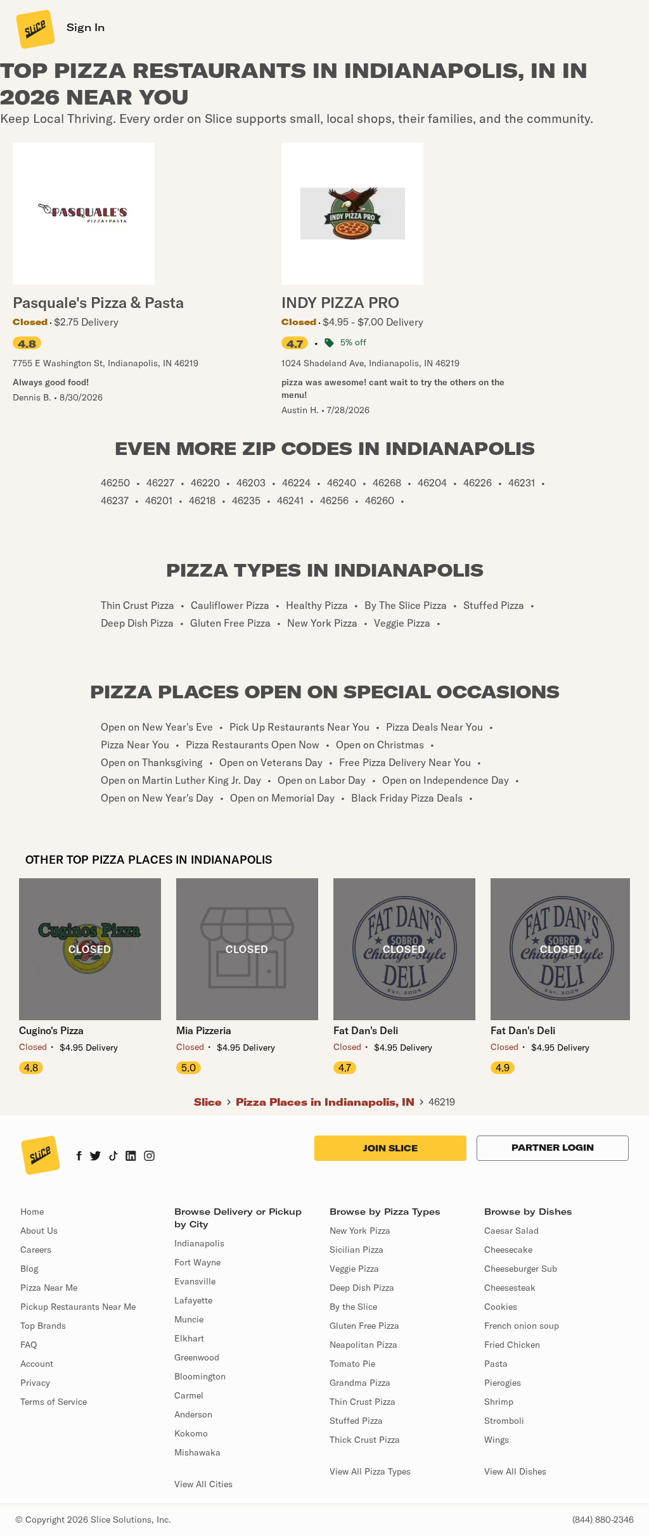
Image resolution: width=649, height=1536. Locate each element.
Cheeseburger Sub (520, 1268)
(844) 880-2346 (603, 1519)
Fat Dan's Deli (365, 1030)
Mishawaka (197, 1452)
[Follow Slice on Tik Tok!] (113, 1157)
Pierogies (502, 1382)
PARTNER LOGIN (552, 1147)
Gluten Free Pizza (364, 1325)
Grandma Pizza (360, 1382)
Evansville (194, 1281)
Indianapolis (199, 1243)
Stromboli (504, 1420)
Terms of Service (53, 1401)
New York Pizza (360, 1230)
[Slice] (34, 29)
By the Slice (353, 1306)
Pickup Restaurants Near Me (78, 1306)
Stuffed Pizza (356, 1420)
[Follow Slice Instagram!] (149, 1157)
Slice (208, 1102)
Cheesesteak (510, 1287)
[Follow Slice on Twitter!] (95, 1157)
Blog (29, 1268)
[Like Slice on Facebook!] (79, 1157)
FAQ (28, 1344)
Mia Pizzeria (203, 1030)
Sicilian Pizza (356, 1249)
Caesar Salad (511, 1230)
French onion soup (521, 1325)
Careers (35, 1249)
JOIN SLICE (390, 1148)
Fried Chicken (512, 1344)
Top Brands (43, 1325)
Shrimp (498, 1401)
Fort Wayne (197, 1262)
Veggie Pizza (354, 1268)
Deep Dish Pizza (362, 1287)
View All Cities (203, 1484)
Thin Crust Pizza (362, 1401)
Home (32, 1211)
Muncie (188, 1319)
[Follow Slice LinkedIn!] (130, 1157)
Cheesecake (508, 1249)
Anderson (193, 1414)
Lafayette (193, 1300)
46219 (441, 1102)
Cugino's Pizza (51, 1030)
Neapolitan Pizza (363, 1344)
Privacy (35, 1382)
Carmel (188, 1395)
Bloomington (200, 1376)
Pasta (496, 1363)
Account (36, 1363)
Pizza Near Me (48, 1287)
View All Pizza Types (370, 1471)
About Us (39, 1230)
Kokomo (191, 1433)
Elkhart (189, 1338)
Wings (496, 1439)
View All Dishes (515, 1471)
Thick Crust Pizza (365, 1439)
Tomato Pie (352, 1363)
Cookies (500, 1306)
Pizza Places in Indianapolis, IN (325, 1102)
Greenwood (196, 1357)
